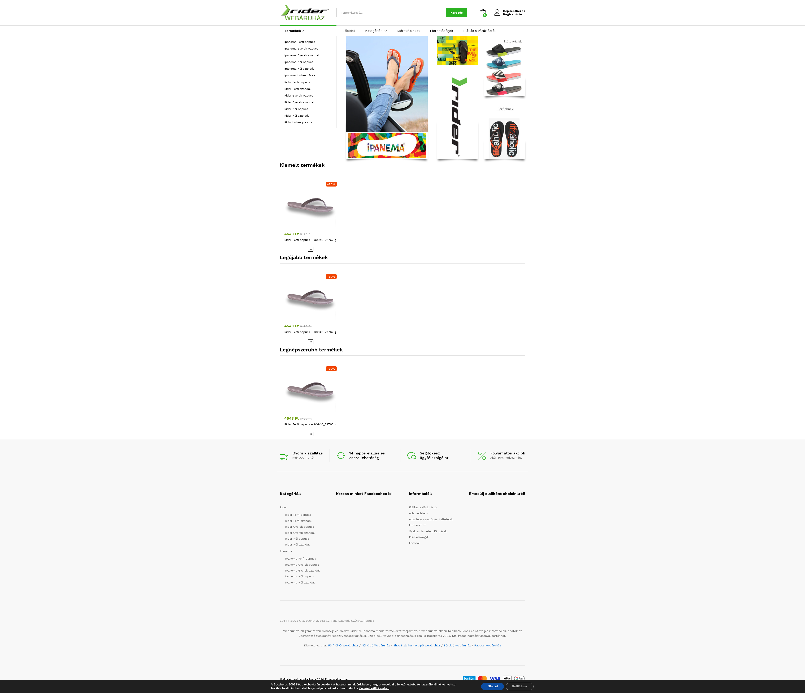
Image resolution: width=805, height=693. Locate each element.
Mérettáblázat (408, 31)
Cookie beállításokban (374, 688)
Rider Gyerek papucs (298, 95)
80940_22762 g (316, 620)
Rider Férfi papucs (297, 82)
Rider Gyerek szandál (299, 102)
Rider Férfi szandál (297, 88)
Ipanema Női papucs (298, 62)
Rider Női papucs (296, 109)
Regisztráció (512, 14)
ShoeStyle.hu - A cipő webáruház (416, 645)
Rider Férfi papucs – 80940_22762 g (310, 239)
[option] (310, 215)
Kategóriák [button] (373, 31)
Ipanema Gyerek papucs (301, 48)
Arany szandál (340, 620)
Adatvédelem (418, 513)
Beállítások (519, 686)
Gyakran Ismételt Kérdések (428, 531)
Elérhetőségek (441, 31)
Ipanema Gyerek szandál (301, 55)
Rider (283, 507)
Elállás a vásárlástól (479, 31)
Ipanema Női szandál (299, 68)
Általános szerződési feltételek (431, 519)
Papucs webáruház (487, 645)
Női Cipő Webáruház (376, 645)
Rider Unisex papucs (298, 122)
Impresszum (417, 525)
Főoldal (349, 31)
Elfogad (492, 686)
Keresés (457, 12)
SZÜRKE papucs (362, 620)
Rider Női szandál (296, 115)
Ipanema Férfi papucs (299, 41)
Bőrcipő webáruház (457, 645)
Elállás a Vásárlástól (423, 507)
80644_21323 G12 (292, 620)
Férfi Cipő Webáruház (343, 645)
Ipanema (286, 551)
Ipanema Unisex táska (299, 75)
